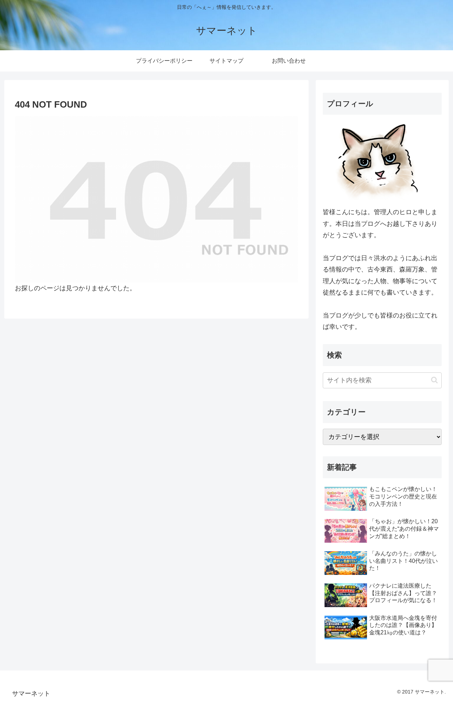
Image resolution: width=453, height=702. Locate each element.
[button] (434, 380)
